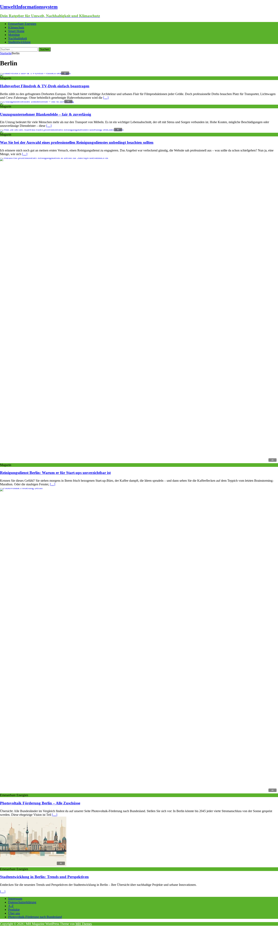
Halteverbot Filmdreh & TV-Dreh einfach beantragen (44, 86)
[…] (105, 97)
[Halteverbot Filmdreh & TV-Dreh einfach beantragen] (35, 73)
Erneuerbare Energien (22, 23)
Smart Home (16, 31)
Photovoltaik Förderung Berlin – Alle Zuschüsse (40, 803)
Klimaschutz (16, 27)
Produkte (14, 909)
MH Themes (84, 924)
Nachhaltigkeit (17, 38)
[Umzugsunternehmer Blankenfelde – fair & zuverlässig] (37, 101)
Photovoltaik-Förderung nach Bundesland (35, 917)
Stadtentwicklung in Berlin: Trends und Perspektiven (44, 877)
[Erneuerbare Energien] (139, 488)
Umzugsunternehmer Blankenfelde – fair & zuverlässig (45, 114)
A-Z (11, 906)
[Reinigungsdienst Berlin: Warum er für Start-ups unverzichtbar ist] (139, 157)
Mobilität (14, 34)
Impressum (15, 898)
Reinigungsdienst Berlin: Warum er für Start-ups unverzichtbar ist (55, 473)
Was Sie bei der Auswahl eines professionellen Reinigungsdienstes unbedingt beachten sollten (76, 142)
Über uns (14, 913)
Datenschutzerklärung (22, 902)
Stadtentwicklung (19, 42)
